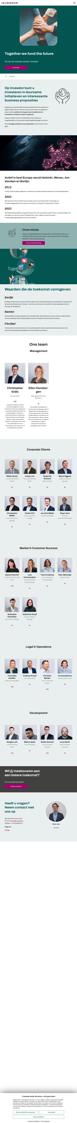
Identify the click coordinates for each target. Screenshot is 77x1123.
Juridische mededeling (34, 1121)
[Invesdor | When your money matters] (12, 3)
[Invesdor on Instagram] (5, 830)
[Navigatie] (74, 2)
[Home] (6, 76)
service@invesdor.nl (16, 821)
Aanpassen (51, 1112)
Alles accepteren (38, 1117)
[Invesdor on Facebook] (7, 830)
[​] (14, 401)
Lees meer (16, 67)
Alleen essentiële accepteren (25, 1112)
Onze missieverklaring (33, 243)
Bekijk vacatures (16, 786)
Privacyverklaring (44, 1121)
